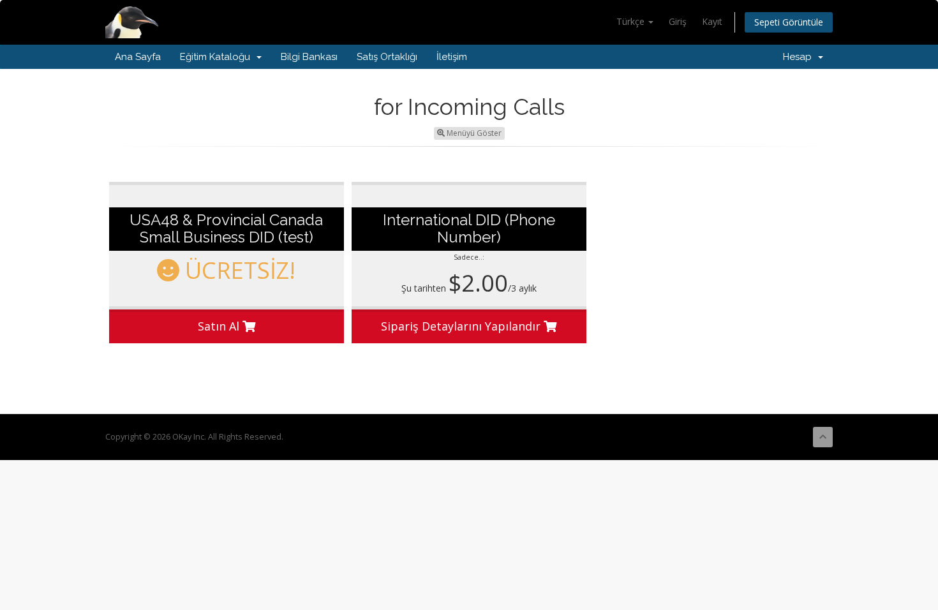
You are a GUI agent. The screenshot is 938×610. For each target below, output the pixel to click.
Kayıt (712, 21)
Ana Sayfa (138, 57)
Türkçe (631, 21)
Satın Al (220, 326)
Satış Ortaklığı (387, 57)
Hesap (800, 57)
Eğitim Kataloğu (217, 57)
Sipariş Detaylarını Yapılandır (462, 326)
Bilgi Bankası (309, 57)
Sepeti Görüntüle (788, 22)
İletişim (451, 57)
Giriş (678, 21)
